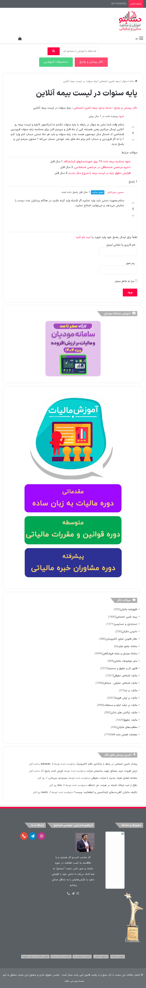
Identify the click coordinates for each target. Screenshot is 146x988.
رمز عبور (130, 263)
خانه (132, 81)
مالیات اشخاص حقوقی (125, 676)
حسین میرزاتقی (115, 192)
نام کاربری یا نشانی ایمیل (120, 245)
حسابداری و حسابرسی (125, 624)
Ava (59, 785)
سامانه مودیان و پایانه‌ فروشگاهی (119, 654)
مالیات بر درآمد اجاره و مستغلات (120, 705)
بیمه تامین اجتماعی (109, 81)
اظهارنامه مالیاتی (128, 609)
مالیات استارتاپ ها (82, 956)
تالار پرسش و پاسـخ (91, 62)
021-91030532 (119, 4)
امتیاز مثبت (133, 126)
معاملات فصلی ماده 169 (124, 735)
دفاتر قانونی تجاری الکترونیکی (121, 639)
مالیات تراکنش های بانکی (124, 713)
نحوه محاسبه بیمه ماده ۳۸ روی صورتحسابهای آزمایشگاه (97, 161)
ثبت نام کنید (83, 237)
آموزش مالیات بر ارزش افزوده (35, 956)
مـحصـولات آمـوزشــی (56, 62)
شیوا (121, 116)
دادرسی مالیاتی (129, 632)
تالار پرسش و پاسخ (125, 108)
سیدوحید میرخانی (58, 778)
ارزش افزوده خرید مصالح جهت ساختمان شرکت (111, 771)
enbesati (45, 764)
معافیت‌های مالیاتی (127, 727)
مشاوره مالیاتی (100, 956)
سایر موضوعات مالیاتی (125, 661)
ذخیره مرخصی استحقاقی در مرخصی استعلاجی (102, 167)
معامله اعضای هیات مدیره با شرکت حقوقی (114, 778)
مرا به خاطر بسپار (125, 281)
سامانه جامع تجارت (127, 646)
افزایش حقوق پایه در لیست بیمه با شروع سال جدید (100, 173)
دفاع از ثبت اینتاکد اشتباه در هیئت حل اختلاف (112, 785)
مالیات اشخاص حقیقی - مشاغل (120, 683)
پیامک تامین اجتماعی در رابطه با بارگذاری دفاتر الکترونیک (106, 764)
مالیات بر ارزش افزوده (126, 698)
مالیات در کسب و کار (61, 956)
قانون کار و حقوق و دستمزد (122, 668)
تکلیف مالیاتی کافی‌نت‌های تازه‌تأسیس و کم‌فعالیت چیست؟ (105, 792)
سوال (124, 81)
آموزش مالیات (117, 956)
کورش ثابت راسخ (54, 771)
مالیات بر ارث (130, 691)
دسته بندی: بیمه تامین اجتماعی (93, 108)
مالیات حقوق (130, 720)
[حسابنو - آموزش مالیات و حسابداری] (130, 21)
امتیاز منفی (133, 141)
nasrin (44, 792)
